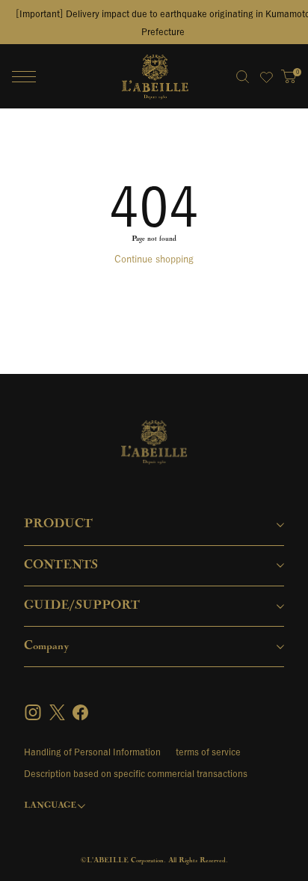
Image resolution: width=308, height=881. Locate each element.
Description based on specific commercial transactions (135, 773)
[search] (242, 76)
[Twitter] (57, 712)
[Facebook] (80, 712)
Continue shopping (154, 259)
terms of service (208, 751)
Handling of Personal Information (92, 751)
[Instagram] (34, 712)
